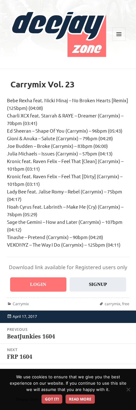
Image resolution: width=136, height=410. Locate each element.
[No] (128, 389)
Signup (98, 284)
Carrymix (21, 303)
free (125, 303)
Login (38, 284)
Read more (80, 399)
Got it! (52, 399)
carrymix (112, 303)
